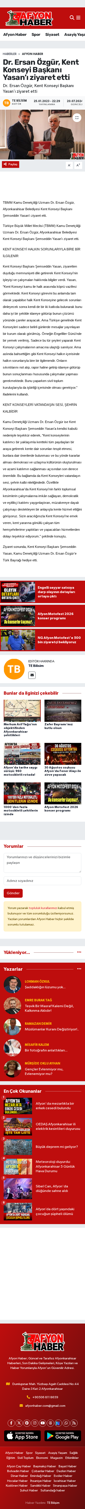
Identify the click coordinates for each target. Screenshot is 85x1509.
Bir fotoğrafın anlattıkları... (46, 1050)
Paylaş (12, 164)
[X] (19, 1423)
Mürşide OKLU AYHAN (42, 1063)
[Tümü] (79, 952)
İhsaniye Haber (40, 1481)
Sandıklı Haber (40, 1485)
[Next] (58, 1423)
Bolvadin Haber (18, 1471)
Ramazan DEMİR (38, 1023)
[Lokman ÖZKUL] (12, 984)
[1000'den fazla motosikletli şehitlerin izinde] (22, 793)
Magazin (56, 1457)
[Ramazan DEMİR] (12, 1026)
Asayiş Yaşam (57, 1452)
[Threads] (50, 1423)
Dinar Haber (19, 1476)
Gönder (13, 893)
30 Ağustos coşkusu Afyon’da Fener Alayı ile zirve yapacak (62, 771)
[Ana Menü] (78, 18)
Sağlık (74, 1452)
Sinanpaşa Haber (65, 1485)
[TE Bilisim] (14, 669)
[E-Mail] (32, 675)
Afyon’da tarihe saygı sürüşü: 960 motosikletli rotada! (20, 771)
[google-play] (62, 1436)
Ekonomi (42, 1457)
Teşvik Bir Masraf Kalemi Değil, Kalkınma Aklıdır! (49, 1008)
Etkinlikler (72, 1457)
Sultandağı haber (53, 1490)
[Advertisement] (42, 1273)
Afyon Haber (14, 34)
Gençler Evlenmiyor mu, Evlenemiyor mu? (44, 1072)
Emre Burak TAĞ (38, 1000)
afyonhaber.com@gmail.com (45, 1405)
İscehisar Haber (65, 1481)
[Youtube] (42, 1423)
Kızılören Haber (17, 1485)
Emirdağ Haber (40, 1476)
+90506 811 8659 (45, 1397)
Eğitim (11, 1457)
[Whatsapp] (66, 1423)
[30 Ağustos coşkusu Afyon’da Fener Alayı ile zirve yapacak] (63, 754)
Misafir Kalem (37, 1044)
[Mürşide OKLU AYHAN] (12, 1069)
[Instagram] (34, 1423)
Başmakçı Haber (44, 1466)
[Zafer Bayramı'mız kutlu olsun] (63, 710)
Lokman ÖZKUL (37, 981)
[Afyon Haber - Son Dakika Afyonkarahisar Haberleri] (29, 18)
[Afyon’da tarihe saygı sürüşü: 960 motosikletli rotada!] (22, 754)
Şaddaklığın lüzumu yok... (45, 987)
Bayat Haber (67, 1466)
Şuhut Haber (29, 1490)
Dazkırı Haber (66, 1471)
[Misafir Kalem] (12, 1048)
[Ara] (72, 18)
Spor (36, 34)
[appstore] (22, 1436)
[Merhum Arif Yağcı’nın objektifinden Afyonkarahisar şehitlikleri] (22, 710)
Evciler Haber (63, 1476)
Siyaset (52, 34)
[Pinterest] (27, 1423)
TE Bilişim (53, 1502)
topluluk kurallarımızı (43, 908)
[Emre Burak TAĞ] (12, 1005)
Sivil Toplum (25, 1457)
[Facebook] (11, 1423)
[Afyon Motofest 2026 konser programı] (63, 793)
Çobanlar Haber (43, 1471)
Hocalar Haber (17, 1481)
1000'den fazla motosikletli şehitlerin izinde (21, 811)
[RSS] (74, 1423)
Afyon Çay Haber (19, 1466)
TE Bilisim (36, 666)
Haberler (10, 54)
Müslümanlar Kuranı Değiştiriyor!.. (52, 1029)
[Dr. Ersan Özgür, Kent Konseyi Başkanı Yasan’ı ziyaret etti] (42, 134)
